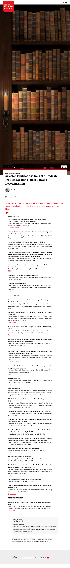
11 (45, 557)
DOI (9, 271)
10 (43, 557)
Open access (12, 322)
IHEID (8, 6)
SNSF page (11, 510)
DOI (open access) (14, 227)
